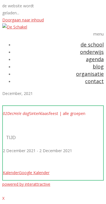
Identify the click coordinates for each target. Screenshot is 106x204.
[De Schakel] (14, 27)
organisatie (90, 73)
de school (92, 44)
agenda (95, 59)
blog (98, 66)
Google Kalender (34, 172)
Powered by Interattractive (26, 184)
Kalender (11, 172)
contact (94, 81)
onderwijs (92, 51)
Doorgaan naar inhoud (23, 20)
